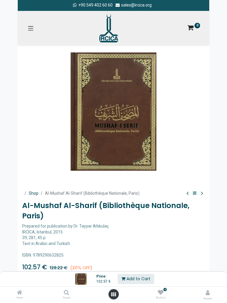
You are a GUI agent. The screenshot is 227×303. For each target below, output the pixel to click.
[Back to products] (194, 193)
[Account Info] (208, 292)
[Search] (66, 293)
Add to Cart (137, 279)
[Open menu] (113, 294)
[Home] (19, 293)
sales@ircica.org (136, 5)
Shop (33, 193)
